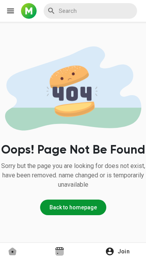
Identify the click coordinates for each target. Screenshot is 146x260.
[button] (120, 251)
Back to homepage (73, 207)
